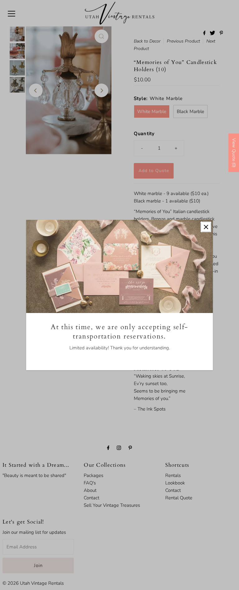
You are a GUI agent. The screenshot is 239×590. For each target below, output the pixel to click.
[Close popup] (205, 226)
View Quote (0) (234, 152)
